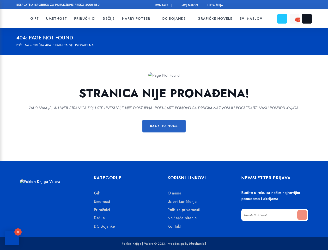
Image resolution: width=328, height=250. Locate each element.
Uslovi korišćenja (182, 201)
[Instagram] (290, 5)
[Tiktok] (309, 5)
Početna (22, 45)
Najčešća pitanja (182, 218)
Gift (97, 193)
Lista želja (215, 5)
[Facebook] (281, 5)
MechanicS (197, 243)
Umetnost (102, 201)
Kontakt (175, 226)
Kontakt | (163, 5)
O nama (174, 193)
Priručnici (102, 209)
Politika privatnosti (184, 209)
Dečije (99, 218)
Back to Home (164, 126)
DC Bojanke (104, 226)
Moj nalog (190, 5)
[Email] (300, 5)
